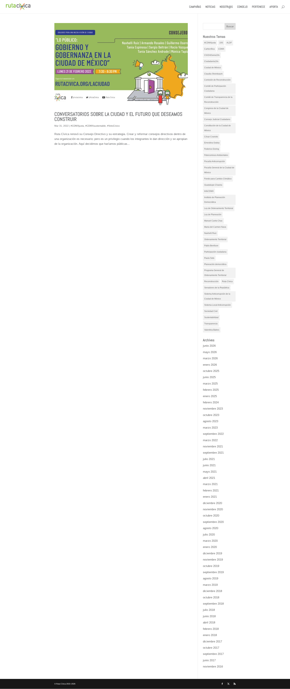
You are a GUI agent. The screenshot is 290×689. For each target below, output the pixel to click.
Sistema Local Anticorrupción (217, 305)
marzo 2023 (210, 427)
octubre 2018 (211, 597)
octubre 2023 (211, 415)
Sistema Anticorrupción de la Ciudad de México (217, 296)
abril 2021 (209, 478)
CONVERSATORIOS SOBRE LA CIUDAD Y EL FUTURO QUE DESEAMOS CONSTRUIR (118, 116)
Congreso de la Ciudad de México (216, 110)
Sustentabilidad (211, 317)
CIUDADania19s (212, 55)
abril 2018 (209, 622)
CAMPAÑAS (195, 7)
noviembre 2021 (213, 446)
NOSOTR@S (226, 7)
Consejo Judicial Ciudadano (217, 119)
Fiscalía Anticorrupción (214, 161)
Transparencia (211, 323)
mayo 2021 (210, 471)
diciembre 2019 (212, 553)
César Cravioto (211, 137)
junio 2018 (209, 616)
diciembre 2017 (212, 641)
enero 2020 (210, 547)
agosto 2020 (210, 528)
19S (221, 43)
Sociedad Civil (211, 311)
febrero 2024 (211, 402)
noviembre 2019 (213, 559)
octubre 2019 (211, 566)
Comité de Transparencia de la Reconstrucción (218, 99)
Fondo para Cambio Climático (218, 179)
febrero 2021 (211, 490)
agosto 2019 (210, 578)
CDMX (221, 49)
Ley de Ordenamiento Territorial (218, 208)
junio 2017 (209, 660)
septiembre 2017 (213, 654)
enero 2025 (210, 396)
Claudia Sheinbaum (213, 74)
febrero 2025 (211, 389)
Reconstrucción (211, 281)
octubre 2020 (211, 515)
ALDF (229, 43)
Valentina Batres (211, 330)
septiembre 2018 (213, 603)
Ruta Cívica (227, 281)
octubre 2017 (211, 647)
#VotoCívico (113, 125)
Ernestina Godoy (212, 143)
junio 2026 (209, 345)
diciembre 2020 (212, 503)
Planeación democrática (215, 264)
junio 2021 (209, 465)
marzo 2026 (210, 358)
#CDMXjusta (77, 125)
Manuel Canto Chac (213, 221)
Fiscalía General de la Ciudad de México (219, 170)
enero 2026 (210, 364)
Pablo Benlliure (211, 245)
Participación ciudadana (215, 252)
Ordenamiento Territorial (215, 239)
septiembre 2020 (213, 522)
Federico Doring (211, 149)
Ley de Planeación (212, 214)
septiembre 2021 (213, 452)
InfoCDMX (209, 191)
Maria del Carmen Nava (215, 227)
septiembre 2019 (213, 572)
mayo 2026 (210, 352)
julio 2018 (209, 609)
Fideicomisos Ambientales (216, 155)
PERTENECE (258, 7)
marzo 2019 (210, 584)
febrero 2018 (211, 628)
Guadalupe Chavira (213, 185)
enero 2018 (210, 635)
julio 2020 (209, 534)
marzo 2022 (210, 440)
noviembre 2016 (213, 666)
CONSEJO (242, 7)
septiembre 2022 (213, 433)
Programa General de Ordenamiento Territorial (215, 272)
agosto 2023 (210, 421)
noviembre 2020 (213, 509)
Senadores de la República (216, 287)
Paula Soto (209, 258)
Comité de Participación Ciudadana (215, 88)
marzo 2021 (210, 484)
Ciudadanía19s (211, 61)
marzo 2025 (210, 383)
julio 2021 (209, 459)
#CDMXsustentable (95, 125)
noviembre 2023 (213, 408)
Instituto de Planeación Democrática (214, 199)
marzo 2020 (210, 540)
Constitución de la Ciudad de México (217, 128)
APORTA (274, 7)
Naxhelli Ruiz (210, 233)
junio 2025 (209, 377)
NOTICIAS (210, 7)
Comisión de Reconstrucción (217, 80)
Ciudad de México (212, 67)
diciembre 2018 (212, 591)
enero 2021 (210, 496)
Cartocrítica (209, 49)
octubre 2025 (211, 371)
